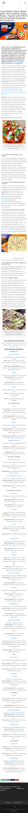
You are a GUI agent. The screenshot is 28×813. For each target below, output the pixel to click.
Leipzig (21, 90)
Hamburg (10, 90)
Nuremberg (21, 92)
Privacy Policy (17, 802)
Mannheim (4, 92)
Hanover (15, 90)
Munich (10, 92)
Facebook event (14, 346)
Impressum (8, 802)
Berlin (23, 87)
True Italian (4, 280)
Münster (14, 92)
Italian (20, 117)
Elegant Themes (14, 809)
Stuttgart (3, 94)
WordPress (14, 811)
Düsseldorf (4, 90)
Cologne (20, 89)
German (14, 117)
